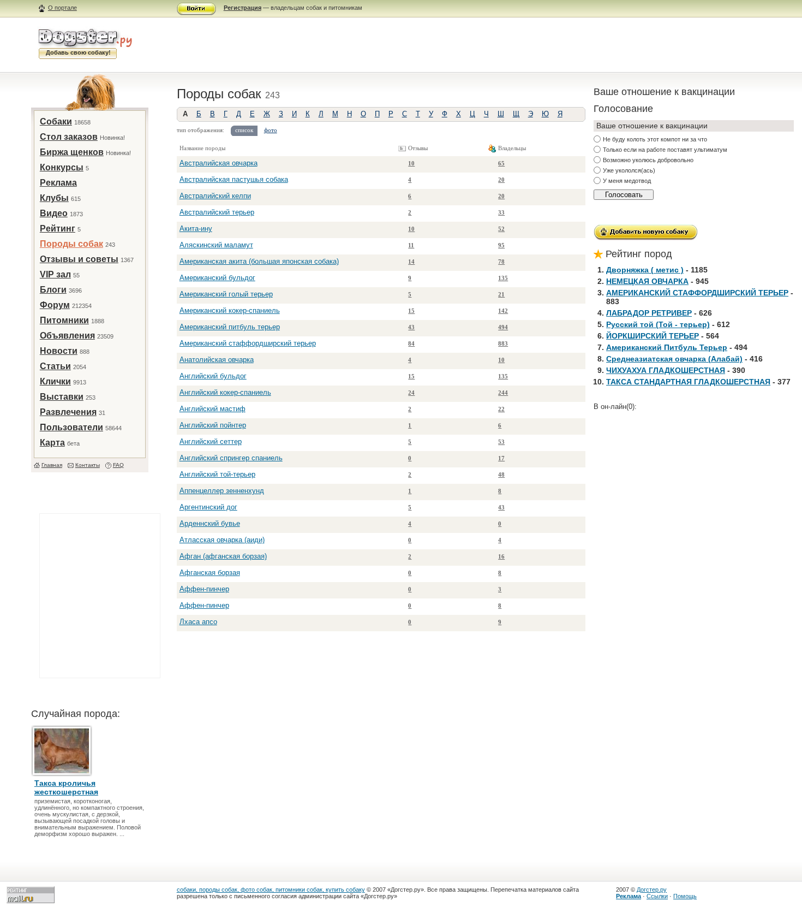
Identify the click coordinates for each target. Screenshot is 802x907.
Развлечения (68, 412)
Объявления (67, 335)
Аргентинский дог (208, 507)
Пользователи (71, 427)
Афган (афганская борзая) (223, 556)
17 (501, 458)
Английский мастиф (212, 409)
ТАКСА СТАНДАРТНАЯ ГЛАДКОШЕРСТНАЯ (688, 381)
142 (503, 310)
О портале (62, 7)
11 (411, 245)
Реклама (58, 182)
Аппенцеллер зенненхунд (221, 491)
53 (501, 441)
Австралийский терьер (216, 212)
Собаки (56, 121)
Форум (55, 305)
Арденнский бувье (209, 523)
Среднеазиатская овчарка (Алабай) (674, 358)
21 (501, 294)
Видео (54, 213)
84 (411, 343)
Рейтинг (57, 228)
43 (411, 327)
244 (503, 392)
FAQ (118, 465)
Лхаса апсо (198, 622)
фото (270, 130)
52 (501, 229)
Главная (51, 465)
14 (411, 261)
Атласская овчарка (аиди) (222, 540)
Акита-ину (195, 228)
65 (501, 163)
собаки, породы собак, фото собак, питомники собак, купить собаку (271, 889)
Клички (55, 381)
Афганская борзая (209, 572)
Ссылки (657, 896)
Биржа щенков (72, 152)
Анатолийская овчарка (216, 359)
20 (501, 179)
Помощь (685, 896)
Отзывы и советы (79, 259)
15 (411, 310)
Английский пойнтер (212, 425)
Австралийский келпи (215, 196)
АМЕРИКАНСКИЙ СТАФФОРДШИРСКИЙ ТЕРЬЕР (697, 292)
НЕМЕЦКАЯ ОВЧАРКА (647, 281)
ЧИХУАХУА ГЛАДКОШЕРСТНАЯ (665, 370)
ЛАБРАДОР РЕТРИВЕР (649, 313)
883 (503, 343)
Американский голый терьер (226, 294)
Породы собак (71, 243)
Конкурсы (61, 167)
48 (501, 474)
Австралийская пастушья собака (233, 179)
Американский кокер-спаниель (229, 310)
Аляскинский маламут (216, 245)
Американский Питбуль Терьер (666, 347)
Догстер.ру (652, 889)
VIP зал (55, 274)
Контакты (87, 465)
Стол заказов (69, 136)
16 (501, 556)
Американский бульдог (217, 278)
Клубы (54, 198)
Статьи (55, 366)
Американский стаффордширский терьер (247, 343)
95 (501, 245)
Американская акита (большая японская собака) (259, 261)
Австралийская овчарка (218, 163)
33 (501, 212)
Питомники (64, 320)
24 (411, 392)
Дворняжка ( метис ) (645, 269)
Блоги (53, 289)
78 (501, 261)
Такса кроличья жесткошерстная (66, 787)
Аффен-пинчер (204, 589)
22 (501, 409)
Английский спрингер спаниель (231, 458)
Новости (58, 350)
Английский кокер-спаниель (225, 392)
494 (503, 327)
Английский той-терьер (217, 474)
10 (411, 163)
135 (503, 278)
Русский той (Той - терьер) (658, 324)
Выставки (61, 396)
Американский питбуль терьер (229, 327)
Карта (52, 442)
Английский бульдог (213, 376)
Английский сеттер (210, 441)
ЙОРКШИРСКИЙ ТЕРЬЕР (652, 335)
